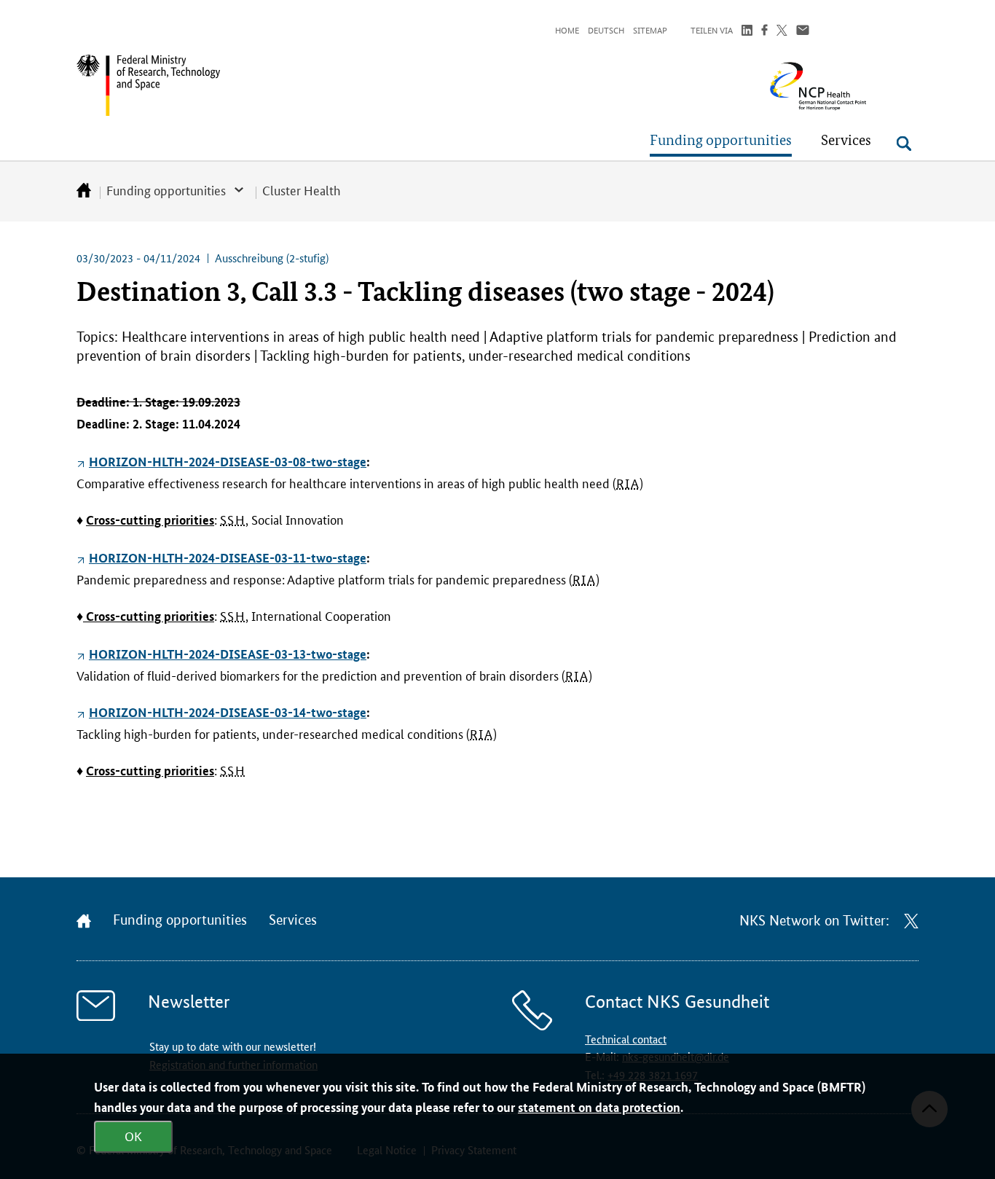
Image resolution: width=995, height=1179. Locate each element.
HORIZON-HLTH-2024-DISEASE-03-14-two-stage (227, 712)
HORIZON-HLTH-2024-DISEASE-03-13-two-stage (227, 654)
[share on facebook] (764, 32)
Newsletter (188, 1001)
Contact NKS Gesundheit (677, 1001)
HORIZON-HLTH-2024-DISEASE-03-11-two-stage (227, 557)
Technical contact (625, 1038)
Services (293, 920)
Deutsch (606, 29)
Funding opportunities (166, 189)
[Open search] (904, 143)
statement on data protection (599, 1107)
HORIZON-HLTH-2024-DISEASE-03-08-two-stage (227, 461)
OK (133, 1135)
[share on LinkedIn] (747, 32)
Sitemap (650, 29)
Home (567, 29)
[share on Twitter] (781, 32)
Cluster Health (301, 189)
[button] (721, 140)
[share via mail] (802, 32)
